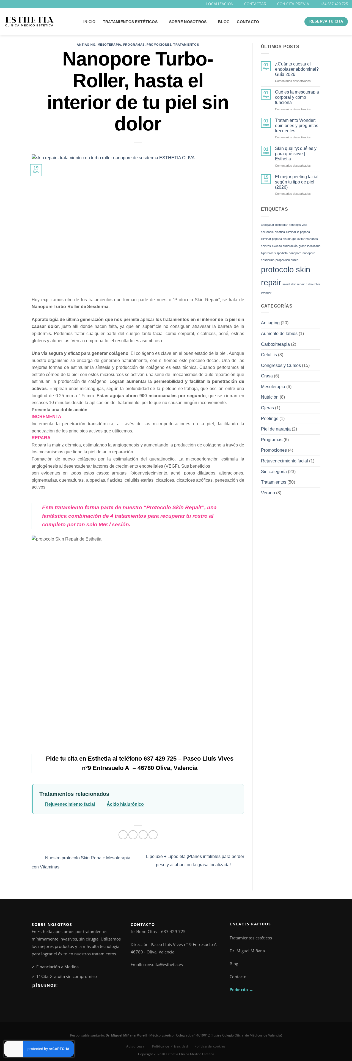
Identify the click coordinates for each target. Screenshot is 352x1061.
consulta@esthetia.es (163, 964)
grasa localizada (309, 246)
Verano (268, 492)
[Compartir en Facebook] (123, 834)
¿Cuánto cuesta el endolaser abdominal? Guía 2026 (297, 69)
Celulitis (269, 354)
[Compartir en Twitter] (133, 834)
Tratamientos (186, 44)
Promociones (159, 44)
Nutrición (270, 397)
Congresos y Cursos (281, 365)
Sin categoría (274, 471)
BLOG (224, 22)
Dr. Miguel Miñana (247, 950)
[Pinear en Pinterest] (153, 834)
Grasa (267, 376)
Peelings (269, 418)
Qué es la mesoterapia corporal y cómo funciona (297, 97)
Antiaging (86, 44)
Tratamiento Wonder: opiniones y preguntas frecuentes (296, 125)
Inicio (89, 22)
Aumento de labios (279, 333)
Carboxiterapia (275, 344)
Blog (234, 963)
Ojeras (267, 407)
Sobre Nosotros (188, 22)
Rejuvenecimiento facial (70, 804)
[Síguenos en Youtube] (53, 997)
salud (286, 284)
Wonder (266, 293)
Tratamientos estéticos (130, 22)
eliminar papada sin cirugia (278, 238)
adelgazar (267, 224)
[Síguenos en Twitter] (17, 4)
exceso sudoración (285, 246)
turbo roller (313, 284)
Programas (134, 44)
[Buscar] (295, 22)
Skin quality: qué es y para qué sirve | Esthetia (296, 153)
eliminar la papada (298, 232)
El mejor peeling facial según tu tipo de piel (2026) (296, 182)
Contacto (248, 22)
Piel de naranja (276, 429)
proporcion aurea (287, 260)
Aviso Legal (135, 1046)
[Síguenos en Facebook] (7, 4)
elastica (280, 232)
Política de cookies (210, 1046)
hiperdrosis (268, 253)
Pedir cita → (241, 989)
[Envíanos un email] (22, 4)
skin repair (298, 284)
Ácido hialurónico (125, 804)
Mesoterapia (109, 44)
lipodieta (282, 253)
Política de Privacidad (170, 1046)
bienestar (281, 224)
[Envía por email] (143, 834)
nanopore (295, 253)
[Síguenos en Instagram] (12, 4)
